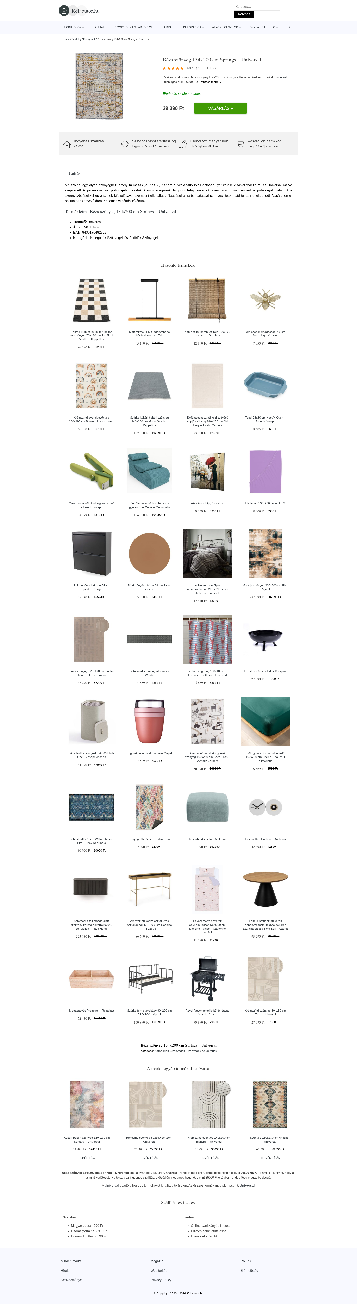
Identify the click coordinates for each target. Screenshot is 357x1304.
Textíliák (98, 27)
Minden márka (71, 1261)
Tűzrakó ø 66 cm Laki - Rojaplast (265, 671)
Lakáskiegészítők (224, 27)
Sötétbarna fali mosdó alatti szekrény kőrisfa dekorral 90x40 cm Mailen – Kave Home (91, 924)
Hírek (65, 1270)
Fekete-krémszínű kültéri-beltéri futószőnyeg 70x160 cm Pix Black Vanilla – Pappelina (91, 335)
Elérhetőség (249, 1270)
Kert (288, 27)
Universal (280, 77)
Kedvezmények (72, 1280)
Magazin (157, 1261)
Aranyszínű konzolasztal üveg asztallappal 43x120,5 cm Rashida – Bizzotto (149, 924)
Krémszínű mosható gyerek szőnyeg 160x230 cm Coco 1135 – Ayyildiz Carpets (207, 757)
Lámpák (168, 27)
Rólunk (245, 1261)
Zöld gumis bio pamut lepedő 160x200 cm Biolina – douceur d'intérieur (265, 757)
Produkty (76, 39)
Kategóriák (89, 39)
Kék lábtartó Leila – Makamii (207, 839)
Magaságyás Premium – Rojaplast (91, 1010)
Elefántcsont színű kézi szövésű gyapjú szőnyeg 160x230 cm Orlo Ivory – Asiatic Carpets (207, 421)
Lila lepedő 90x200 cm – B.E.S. (265, 503)
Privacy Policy (161, 1280)
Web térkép (159, 1270)
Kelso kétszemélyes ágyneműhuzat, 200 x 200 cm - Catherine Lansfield (207, 589)
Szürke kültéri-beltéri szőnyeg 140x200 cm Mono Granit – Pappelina (149, 421)
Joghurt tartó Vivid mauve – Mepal (149, 753)
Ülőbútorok (72, 27)
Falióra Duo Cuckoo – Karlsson (265, 839)
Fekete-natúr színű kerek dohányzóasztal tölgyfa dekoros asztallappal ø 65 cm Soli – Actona (265, 924)
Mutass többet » (211, 82)
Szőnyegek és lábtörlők (133, 27)
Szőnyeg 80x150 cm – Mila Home (149, 839)
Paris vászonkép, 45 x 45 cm (207, 503)
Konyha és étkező (261, 27)
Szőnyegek (177, 1050)
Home (66, 39)
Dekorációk (192, 27)
